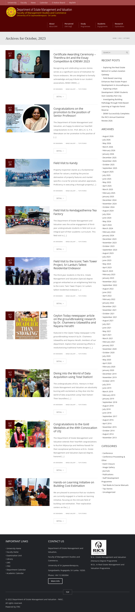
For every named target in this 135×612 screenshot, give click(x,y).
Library (10, 559)
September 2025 (110, 168)
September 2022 (110, 285)
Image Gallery (71, 89)
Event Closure (109, 463)
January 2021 (108, 345)
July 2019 (106, 384)
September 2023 (110, 249)
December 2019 (109, 374)
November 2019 (110, 377)
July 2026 (106, 139)
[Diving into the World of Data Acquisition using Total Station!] (28, 383)
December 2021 (109, 306)
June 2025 (107, 178)
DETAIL (59, 96)
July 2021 (106, 324)
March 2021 (108, 338)
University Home (14, 548)
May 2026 (107, 143)
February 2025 (109, 193)
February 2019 (109, 395)
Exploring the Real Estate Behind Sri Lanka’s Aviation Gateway (113, 71)
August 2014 (108, 434)
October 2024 (108, 207)
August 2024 (108, 210)
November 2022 (110, 281)
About (53, 25)
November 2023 (110, 242)
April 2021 (107, 334)
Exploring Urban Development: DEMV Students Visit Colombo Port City (115, 92)
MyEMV (72, 2)
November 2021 (110, 310)
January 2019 (108, 398)
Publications (108, 474)
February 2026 (109, 150)
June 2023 (107, 260)
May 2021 (107, 331)
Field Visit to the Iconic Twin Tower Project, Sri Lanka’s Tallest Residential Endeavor (75, 264)
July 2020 (106, 356)
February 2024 (109, 232)
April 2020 (107, 363)
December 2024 (109, 200)
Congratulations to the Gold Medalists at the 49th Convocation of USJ (75, 427)
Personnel (69, 25)
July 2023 (106, 256)
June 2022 (107, 292)
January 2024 (108, 235)
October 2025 (108, 164)
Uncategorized (109, 492)
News (33, 2)
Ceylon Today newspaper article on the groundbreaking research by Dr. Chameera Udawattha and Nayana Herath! (75, 321)
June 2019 (107, 388)
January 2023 (108, 278)
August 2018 (108, 405)
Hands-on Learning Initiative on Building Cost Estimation (74, 484)
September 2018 (110, 402)
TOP (67, 592)
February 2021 (109, 342)
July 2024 (106, 214)
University (12, 2)
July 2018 (106, 409)
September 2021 (110, 317)
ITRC (9, 566)
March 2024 (108, 228)
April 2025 (107, 186)
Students (102, 25)
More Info (55, 581)
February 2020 (109, 366)
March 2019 (108, 391)
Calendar (44, 2)
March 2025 (108, 189)
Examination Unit (14, 555)
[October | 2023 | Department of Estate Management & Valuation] (39, 12)
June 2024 (107, 218)
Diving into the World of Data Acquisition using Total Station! (73, 375)
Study (85, 25)
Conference (108, 453)
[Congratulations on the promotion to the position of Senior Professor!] (28, 118)
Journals (106, 471)
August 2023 (108, 253)
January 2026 (108, 154)
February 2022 (109, 299)
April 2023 (107, 267)
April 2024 (107, 225)
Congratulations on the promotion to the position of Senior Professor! (72, 112)
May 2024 (107, 221)
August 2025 (108, 171)
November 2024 (110, 203)
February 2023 (109, 274)
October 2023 (108, 246)
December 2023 (109, 239)
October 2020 (108, 352)
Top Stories (82, 89)
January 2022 (108, 303)
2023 (120, 38)
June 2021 (107, 327)
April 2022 (107, 295)
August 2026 (108, 136)
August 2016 (108, 420)
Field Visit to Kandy (66, 163)
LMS (8, 562)
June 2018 (107, 412)
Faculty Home (12, 552)
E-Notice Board (58, 2)
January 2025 (108, 196)
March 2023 (108, 271)
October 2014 (108, 430)
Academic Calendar (15, 573)
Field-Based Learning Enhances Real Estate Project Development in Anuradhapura (115, 81)
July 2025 (106, 175)
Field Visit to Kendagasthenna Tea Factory (75, 212)
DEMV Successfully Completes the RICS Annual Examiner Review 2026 (115, 117)
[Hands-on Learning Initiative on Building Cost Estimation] (28, 492)
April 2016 (107, 423)
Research (119, 25)
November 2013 (110, 437)
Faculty (24, 2)
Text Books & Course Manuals (116, 485)
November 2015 (110, 427)
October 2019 (108, 381)
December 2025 (109, 157)
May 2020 (107, 359)
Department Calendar (16, 569)
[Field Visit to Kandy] (28, 173)
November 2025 (110, 161)
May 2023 (107, 264)
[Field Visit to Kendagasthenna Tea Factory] (28, 220)
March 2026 (108, 147)
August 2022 (108, 288)
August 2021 (108, 320)
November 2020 (110, 349)
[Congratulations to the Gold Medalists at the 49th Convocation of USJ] (28, 434)
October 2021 (108, 313)
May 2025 (107, 182)
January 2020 (108, 370)
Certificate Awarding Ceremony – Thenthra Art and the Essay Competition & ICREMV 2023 (75, 57)
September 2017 (110, 416)
